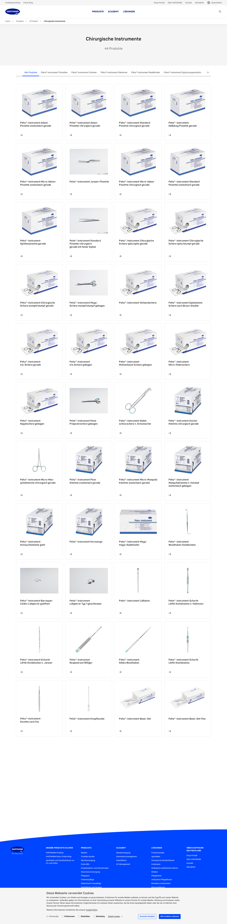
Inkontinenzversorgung (90, 872)
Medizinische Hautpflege (91, 883)
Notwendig (53, 916)
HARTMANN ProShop (54, 853)
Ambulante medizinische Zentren (164, 868)
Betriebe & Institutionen (161, 883)
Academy (113, 11)
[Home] (12, 11)
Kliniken (154, 872)
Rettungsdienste (158, 887)
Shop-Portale (159, 3)
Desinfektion (121, 860)
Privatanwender (157, 853)
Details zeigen (114, 916)
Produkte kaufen (88, 856)
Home (7, 21)
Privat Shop (28, 3)
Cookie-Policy (91, 910)
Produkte (98, 11)
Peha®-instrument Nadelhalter (145, 72)
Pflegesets (85, 876)
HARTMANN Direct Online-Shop (58, 856)
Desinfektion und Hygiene (91, 887)
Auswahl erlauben (147, 916)
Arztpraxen (155, 864)
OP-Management (123, 864)
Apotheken (155, 856)
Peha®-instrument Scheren (84, 72)
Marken (84, 853)
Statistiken (85, 916)
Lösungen (129, 11)
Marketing (100, 916)
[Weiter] (208, 72)
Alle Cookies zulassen (169, 916)
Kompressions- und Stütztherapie (94, 868)
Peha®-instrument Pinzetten (54, 72)
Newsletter (199, 3)
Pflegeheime (156, 876)
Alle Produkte (30, 72)
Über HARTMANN (175, 3)
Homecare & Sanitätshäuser (162, 860)
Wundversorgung (88, 860)
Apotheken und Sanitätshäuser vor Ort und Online (60, 861)
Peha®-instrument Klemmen (114, 72)
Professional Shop (12, 3)
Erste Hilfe (85, 864)
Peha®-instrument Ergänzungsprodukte (182, 72)
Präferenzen (69, 916)
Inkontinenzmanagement (126, 856)
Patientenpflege (87, 879)
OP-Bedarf (33, 21)
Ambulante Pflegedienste (161, 879)
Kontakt (188, 3)
